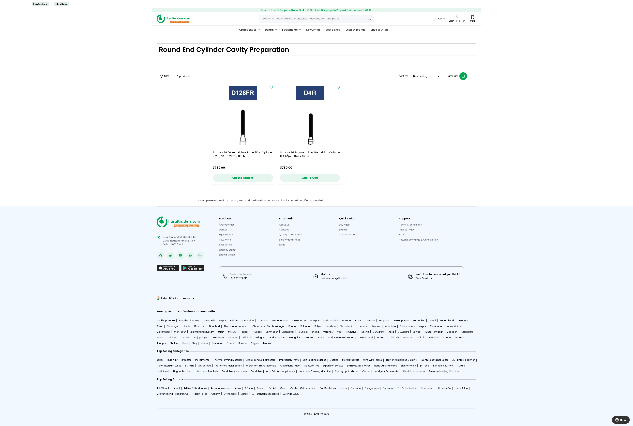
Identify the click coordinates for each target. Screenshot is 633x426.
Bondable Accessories (234, 371)
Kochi (187, 326)
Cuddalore (467, 332)
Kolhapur (306, 326)
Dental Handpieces (414, 371)
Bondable (256, 371)
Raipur (222, 320)
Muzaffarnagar (434, 332)
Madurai (463, 320)
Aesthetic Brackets (207, 371)
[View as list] (472, 76)
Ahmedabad (454, 326)
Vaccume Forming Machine (315, 371)
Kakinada (434, 337)
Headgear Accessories (386, 371)
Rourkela (303, 332)
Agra (391, 332)
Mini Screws (204, 365)
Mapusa (267, 343)
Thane (231, 343)
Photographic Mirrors (346, 371)
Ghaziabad (346, 326)
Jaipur (422, 326)
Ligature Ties (311, 365)
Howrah (459, 337)
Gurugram (379, 332)
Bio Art (272, 388)
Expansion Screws (333, 365)
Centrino (356, 388)
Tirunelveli (352, 332)
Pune (358, 320)
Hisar (185, 343)
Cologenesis (372, 388)
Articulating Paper (290, 365)
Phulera (174, 343)
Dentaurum (427, 388)
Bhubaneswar (407, 326)
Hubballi (257, 332)
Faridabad (217, 343)
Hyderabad (362, 326)
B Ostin (249, 388)
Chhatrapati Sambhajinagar (268, 326)
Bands (160, 360)
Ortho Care (230, 394)
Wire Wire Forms (372, 360)
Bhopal (315, 332)
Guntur (309, 337)
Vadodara (390, 326)
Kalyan (318, 326)
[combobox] (316, 19)
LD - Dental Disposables (265, 394)
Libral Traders (321, 414)
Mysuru (232, 332)
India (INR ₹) (168, 298)
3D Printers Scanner (463, 360)
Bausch (261, 388)
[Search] (370, 19)
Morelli (244, 394)
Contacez (388, 388)
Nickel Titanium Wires (169, 365)
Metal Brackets (350, 360)
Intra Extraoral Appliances (280, 371)
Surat (160, 326)
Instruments (202, 360)
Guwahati (403, 332)
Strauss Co (444, 388)
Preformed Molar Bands (228, 365)
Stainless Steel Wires (358, 365)
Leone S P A (461, 388)
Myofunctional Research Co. (173, 394)
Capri (283, 388)
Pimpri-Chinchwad (189, 320)
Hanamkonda (447, 320)
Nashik (365, 332)
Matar (380, 337)
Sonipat (417, 332)
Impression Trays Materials (261, 365)
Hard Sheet (163, 371)
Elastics (334, 360)
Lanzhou (331, 326)
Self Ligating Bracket (314, 360)
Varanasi (328, 332)
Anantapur (180, 332)
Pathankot (419, 320)
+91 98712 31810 (238, 278)
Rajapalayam (201, 337)
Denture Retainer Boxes (435, 360)
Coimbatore (299, 320)
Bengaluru (384, 320)
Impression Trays (289, 360)
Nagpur (255, 343)
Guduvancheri (277, 337)
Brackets (186, 360)
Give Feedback (425, 278)
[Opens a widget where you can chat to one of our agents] (621, 420)
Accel (176, 388)
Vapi (339, 332)
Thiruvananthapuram (236, 326)
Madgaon (452, 332)
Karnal (432, 320)
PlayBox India (40, 4)
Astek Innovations (221, 388)
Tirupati (244, 332)
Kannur (447, 337)
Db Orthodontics (407, 388)
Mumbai (346, 320)
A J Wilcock (163, 388)
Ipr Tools (424, 365)
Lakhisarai (218, 337)
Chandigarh (173, 326)
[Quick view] (266, 96)
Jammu (185, 337)
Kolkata (234, 320)
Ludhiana (172, 337)
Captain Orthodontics (303, 388)
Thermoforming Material (227, 360)
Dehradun (248, 320)
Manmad (408, 337)
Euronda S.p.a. (291, 394)
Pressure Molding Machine (444, 371)
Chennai (263, 320)
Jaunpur (161, 343)
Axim (238, 388)
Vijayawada (163, 332)
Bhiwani (243, 343)
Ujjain (221, 332)
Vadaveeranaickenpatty (342, 337)
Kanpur (292, 326)
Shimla (421, 337)
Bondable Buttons (443, 365)
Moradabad (436, 326)
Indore (204, 343)
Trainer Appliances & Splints (402, 360)
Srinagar (233, 337)
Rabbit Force (200, 394)
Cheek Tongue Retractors (260, 360)
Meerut (376, 326)
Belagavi (260, 337)
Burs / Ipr (172, 360)
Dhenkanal (288, 332)
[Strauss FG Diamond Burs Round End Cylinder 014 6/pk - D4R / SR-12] (310, 116)
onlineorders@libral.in (334, 278)
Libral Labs (61, 4)
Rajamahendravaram (202, 332)
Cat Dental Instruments (333, 388)
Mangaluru (295, 337)
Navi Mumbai (330, 320)
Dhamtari (199, 326)
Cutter (366, 371)
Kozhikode (393, 337)
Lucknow (370, 320)
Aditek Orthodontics (195, 388)
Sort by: (403, 76)
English (187, 298)
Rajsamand (366, 337)
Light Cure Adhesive (385, 365)
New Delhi (209, 320)
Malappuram (401, 320)
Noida (160, 337)
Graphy (215, 394)
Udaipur (314, 320)
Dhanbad (214, 326)
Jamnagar (272, 332)
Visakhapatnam (166, 320)
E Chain (189, 365)
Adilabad (247, 337)
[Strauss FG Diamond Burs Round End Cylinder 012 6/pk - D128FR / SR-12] (243, 116)
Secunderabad (279, 320)
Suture (461, 365)
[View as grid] (463, 76)
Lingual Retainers (183, 371)
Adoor (320, 337)
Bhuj (194, 343)
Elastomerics (408, 365)
